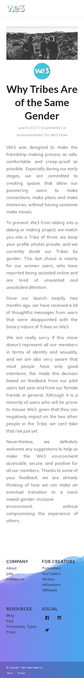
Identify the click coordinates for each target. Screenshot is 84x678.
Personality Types (21, 626)
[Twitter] (48, 630)
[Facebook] (48, 618)
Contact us (15, 579)
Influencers (51, 584)
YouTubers (51, 573)
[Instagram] (60, 618)
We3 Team (58, 135)
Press (10, 632)
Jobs (9, 573)
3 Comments (50, 128)
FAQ (9, 621)
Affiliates (49, 590)
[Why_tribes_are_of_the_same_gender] (42, 43)
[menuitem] (10, 673)
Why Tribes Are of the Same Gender (42, 102)
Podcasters (51, 568)
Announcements (29, 135)
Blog (10, 615)
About (11, 568)
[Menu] (75, 8)
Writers (48, 579)
